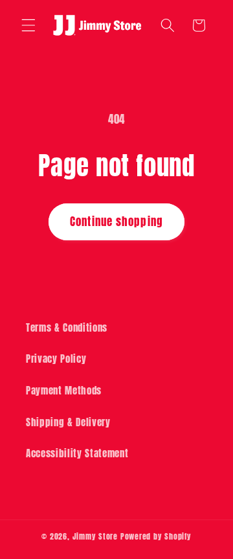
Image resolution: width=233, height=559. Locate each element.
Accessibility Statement (77, 453)
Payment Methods (64, 390)
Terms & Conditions (66, 327)
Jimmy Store (95, 536)
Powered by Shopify (156, 536)
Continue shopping (116, 221)
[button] (28, 25)
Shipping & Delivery (68, 422)
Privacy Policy (56, 358)
